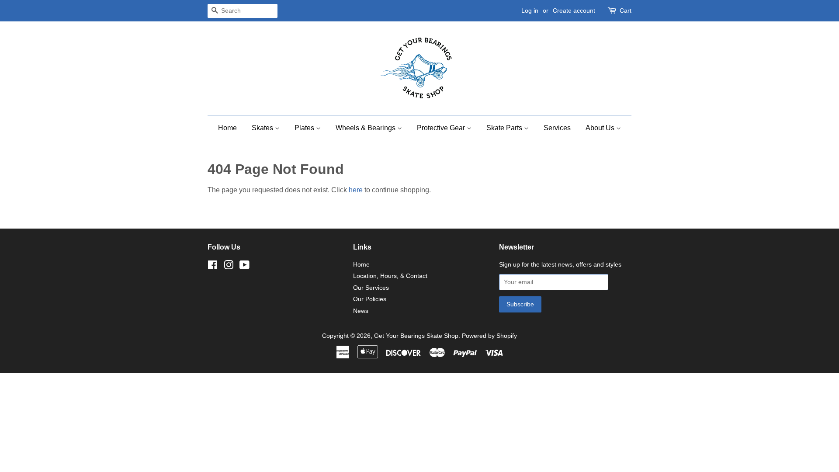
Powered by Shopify (489, 336)
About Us (601, 128)
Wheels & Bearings (366, 128)
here (356, 190)
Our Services (371, 288)
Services (557, 128)
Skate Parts (505, 128)
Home (227, 128)
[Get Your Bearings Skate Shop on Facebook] (213, 267)
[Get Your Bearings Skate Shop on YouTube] (244, 267)
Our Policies (369, 299)
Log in (529, 10)
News (360, 311)
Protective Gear (442, 128)
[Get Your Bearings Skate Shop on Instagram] (228, 267)
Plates (305, 128)
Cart (625, 10)
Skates (263, 128)
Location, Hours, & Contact (390, 276)
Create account (574, 10)
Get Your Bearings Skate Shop (416, 336)
